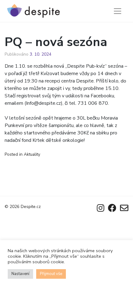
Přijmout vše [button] (51, 274)
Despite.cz (31, 207)
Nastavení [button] (20, 274)
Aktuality (32, 154)
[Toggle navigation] (117, 11)
